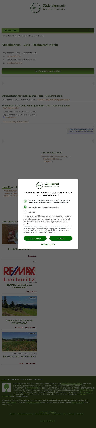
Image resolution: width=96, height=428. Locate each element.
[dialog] (48, 214)
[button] (48, 212)
